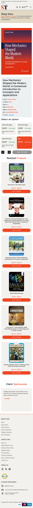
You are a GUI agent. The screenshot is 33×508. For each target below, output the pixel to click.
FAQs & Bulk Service (7, 445)
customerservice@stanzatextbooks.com (16, 489)
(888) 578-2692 (9, 486)
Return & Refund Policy (8, 458)
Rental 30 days (6, 138)
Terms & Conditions (6, 455)
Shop (2, 422)
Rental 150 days (7, 125)
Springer (11, 115)
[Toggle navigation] (30, 7)
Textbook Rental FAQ (7, 448)
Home (2, 16)
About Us (3, 443)
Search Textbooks (6, 430)
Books (14, 16)
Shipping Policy (5, 450)
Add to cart (22, 152)
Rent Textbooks (5, 434)
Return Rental (5, 427)
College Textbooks (6, 432)
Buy (19, 138)
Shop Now (8, 16)
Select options (16, 191)
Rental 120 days (23, 125)
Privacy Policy (5, 453)
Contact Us (4, 460)
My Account (4, 425)
